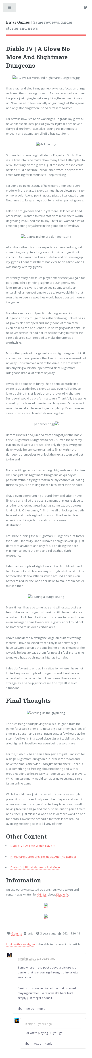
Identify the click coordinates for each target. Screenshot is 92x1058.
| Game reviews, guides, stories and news (39, 25)
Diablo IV (62, 894)
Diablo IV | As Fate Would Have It (32, 846)
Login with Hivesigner (20, 944)
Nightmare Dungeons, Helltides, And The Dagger (43, 857)
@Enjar (42, 894)
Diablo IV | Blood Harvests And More (35, 867)
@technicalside (28, 959)
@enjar (30, 1024)
